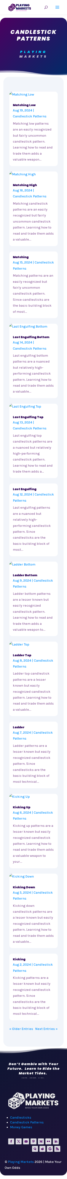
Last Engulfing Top (28, 417)
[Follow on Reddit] (42, 1149)
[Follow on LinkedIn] (56, 1141)
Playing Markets (21, 1162)
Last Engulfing (24, 489)
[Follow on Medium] (41, 1141)
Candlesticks (20, 1117)
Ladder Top (22, 655)
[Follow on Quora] (35, 1149)
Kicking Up (21, 807)
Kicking (19, 959)
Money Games (21, 1127)
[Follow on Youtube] (26, 1141)
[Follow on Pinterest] (33, 1141)
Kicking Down (24, 887)
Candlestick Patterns (30, 116)
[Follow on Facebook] (11, 1141)
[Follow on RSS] (57, 1149)
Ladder (18, 727)
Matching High (25, 185)
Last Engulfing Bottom (31, 337)
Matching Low (24, 105)
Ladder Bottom (25, 575)
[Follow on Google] (50, 1149)
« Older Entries (21, 1029)
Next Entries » (46, 1029)
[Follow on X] (19, 1141)
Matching (21, 257)
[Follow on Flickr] (48, 1141)
